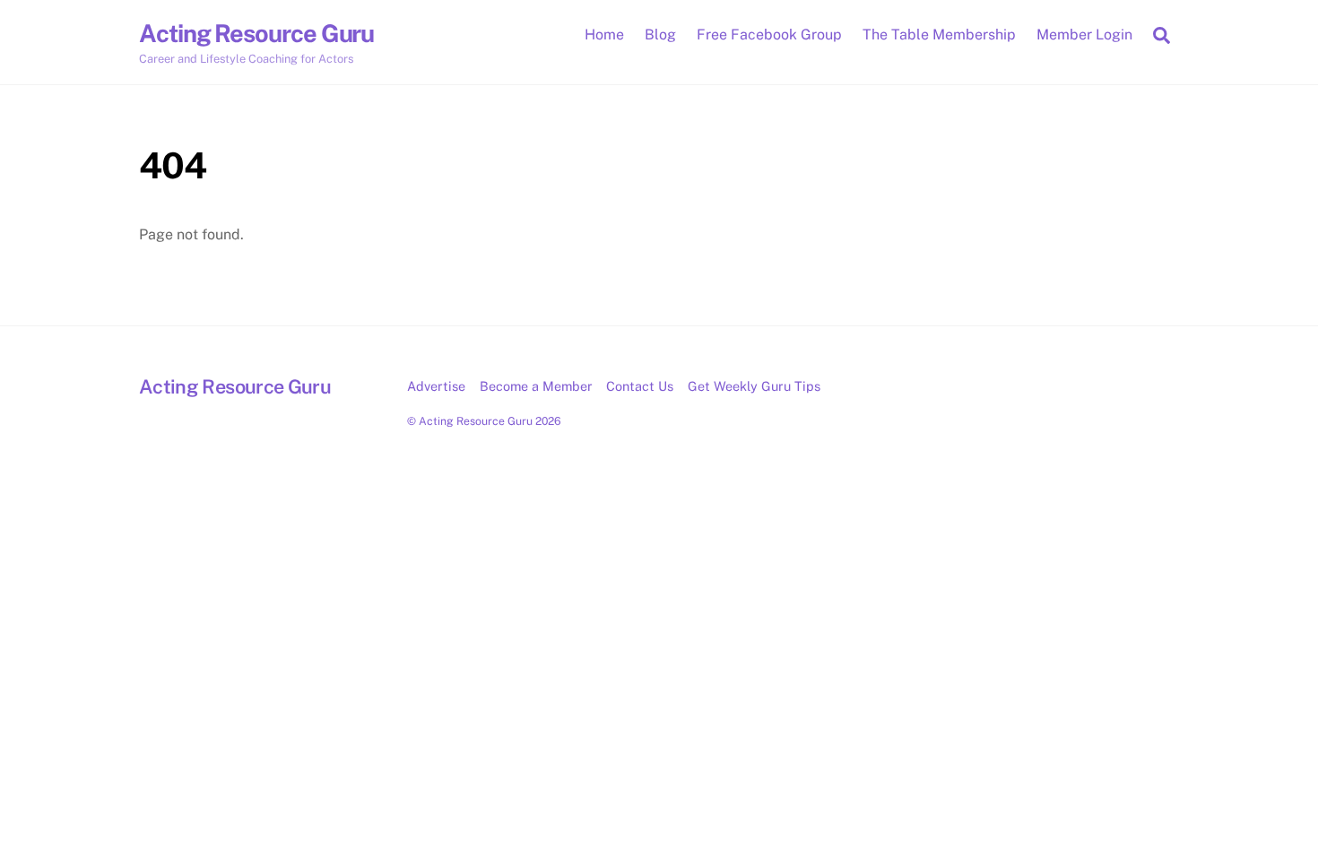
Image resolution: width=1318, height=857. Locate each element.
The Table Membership (939, 34)
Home (604, 34)
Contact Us (639, 386)
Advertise (436, 386)
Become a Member (536, 386)
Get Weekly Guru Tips (754, 386)
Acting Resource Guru (476, 421)
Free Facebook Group (769, 34)
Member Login (1084, 34)
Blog (660, 34)
